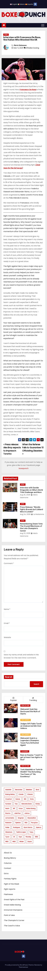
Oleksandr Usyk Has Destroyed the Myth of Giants (30, 711)
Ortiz (25, 823)
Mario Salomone (20, 45)
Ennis (32, 799)
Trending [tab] (33, 700)
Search (8, 677)
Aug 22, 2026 (25, 533)
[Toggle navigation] (42, 25)
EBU (25, 799)
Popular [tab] (13, 700)
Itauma (7, 813)
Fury (16, 804)
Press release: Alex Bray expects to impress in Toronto (12, 449)
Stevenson (8, 832)
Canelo (21, 794)
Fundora (8, 804)
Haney (38, 804)
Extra (6, 34)
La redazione (38, 514)
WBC (7, 841)
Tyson (7, 837)
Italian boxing (31, 808)
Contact (7, 868)
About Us (8, 852)
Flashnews (24, 751)
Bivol (37, 790)
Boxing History (10, 858)
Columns (7, 863)
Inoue (21, 808)
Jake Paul (17, 813)
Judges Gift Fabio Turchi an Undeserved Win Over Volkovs (31, 726)
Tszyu (31, 832)
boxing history (10, 794)
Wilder (21, 841)
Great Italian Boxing (12, 905)
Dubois (18, 799)
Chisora (30, 794)
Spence (38, 827)
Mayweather (32, 818)
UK (14, 837)
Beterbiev (29, 790)
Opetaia (18, 823)
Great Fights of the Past (14, 899)
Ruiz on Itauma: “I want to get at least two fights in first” (31, 757)
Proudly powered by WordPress (16, 965)
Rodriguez (16, 827)
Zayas (29, 841)
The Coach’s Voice (12, 925)
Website (7, 637)
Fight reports (25, 720)
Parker (7, 827)
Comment (9, 563)
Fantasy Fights (10, 878)
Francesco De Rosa (28, 89)
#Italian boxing (32, 48)
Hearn (7, 808)
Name (7, 609)
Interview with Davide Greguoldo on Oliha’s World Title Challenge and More (31, 490)
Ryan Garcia (28, 827)
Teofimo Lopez (21, 832)
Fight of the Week (11, 884)
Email (7, 623)
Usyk (20, 837)
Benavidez (18, 790)
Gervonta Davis (26, 804)
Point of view (25, 705)
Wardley (28, 837)
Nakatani (8, 823)
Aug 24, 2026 (25, 514)
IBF (14, 808)
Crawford (8, 799)
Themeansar (23, 967)
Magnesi (21, 818)
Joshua (27, 813)
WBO (14, 841)
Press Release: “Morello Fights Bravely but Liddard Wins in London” (31, 509)
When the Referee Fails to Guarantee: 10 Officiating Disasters (33, 447)
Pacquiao (34, 823)
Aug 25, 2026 (25, 495)
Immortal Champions (13, 910)
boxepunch (23, 468)
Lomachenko (9, 818)
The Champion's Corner (14, 920)
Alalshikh (8, 790)
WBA (36, 837)
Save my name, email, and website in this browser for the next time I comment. (21, 656)
